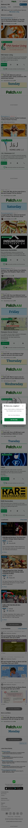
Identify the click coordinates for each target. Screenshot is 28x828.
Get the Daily (14, 419)
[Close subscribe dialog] (22, 406)
